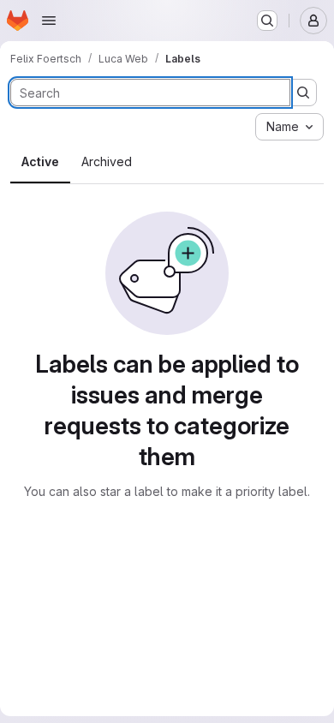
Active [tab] (40, 161)
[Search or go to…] (267, 20)
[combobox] (289, 126)
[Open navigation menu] (49, 20)
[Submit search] (303, 92)
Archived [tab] (106, 161)
